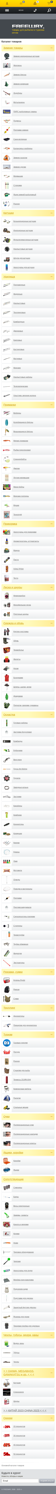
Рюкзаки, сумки (13, 971)
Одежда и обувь (13, 623)
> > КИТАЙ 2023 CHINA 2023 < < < (24, 1410)
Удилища (9, 276)
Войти (7, 3)
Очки (6, 1116)
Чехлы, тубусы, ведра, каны (21, 1335)
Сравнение (21, 3)
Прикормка (10, 523)
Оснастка (9, 714)
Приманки (9, 404)
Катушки (8, 212)
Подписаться (46, 1481)
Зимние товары (13, 47)
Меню (21, 10)
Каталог (7, 10)
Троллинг (9, 1007)
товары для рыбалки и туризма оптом (28, 31)
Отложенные (35, 3)
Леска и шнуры (12, 587)
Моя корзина (49, 3)
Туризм (7, 1034)
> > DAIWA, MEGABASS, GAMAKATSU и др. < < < (18, 1373)
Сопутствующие (13, 1179)
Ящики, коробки (13, 1152)
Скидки (7, 1418)
